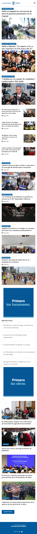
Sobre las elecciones (8, 76)
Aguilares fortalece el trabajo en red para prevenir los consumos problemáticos (18, 229)
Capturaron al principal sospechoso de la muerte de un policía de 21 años (18, 503)
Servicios (5, 444)
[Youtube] (22, 532)
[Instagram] (19, 532)
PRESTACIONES (6, 257)
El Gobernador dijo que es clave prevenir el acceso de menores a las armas (11, 111)
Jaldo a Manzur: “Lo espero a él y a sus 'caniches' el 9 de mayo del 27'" (17, 47)
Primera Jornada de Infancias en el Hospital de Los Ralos (15, 261)
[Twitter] (17, 532)
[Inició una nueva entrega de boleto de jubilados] (18, 437)
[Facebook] (15, 532)
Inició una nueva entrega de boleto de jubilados (16, 450)
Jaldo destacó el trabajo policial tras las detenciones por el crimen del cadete (11, 124)
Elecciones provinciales (9, 43)
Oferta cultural (7, 194)
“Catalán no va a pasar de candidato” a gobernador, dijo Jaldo (18, 80)
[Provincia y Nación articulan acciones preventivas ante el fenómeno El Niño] (18, 464)
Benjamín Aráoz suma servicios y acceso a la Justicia (9, 137)
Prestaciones (6, 163)
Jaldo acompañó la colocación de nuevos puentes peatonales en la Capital (17, 13)
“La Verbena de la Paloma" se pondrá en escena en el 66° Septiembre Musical (17, 198)
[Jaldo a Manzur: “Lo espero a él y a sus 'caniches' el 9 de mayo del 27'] (18, 61)
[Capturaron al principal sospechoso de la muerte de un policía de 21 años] (18, 491)
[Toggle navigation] (34, 3)
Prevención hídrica (7, 8)
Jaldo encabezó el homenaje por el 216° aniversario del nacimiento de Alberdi (11, 149)
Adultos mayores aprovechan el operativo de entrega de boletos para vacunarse (18, 166)
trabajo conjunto (8, 471)
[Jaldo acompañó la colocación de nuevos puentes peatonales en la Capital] (18, 28)
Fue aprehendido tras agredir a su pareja (16, 345)
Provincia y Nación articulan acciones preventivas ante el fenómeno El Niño (17, 476)
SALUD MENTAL (6, 226)
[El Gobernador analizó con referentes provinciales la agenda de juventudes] (18, 410)
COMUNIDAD (6, 417)
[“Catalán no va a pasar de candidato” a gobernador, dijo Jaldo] (18, 94)
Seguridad (6, 498)
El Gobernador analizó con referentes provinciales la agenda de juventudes (17, 423)
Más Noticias (8, 511)
